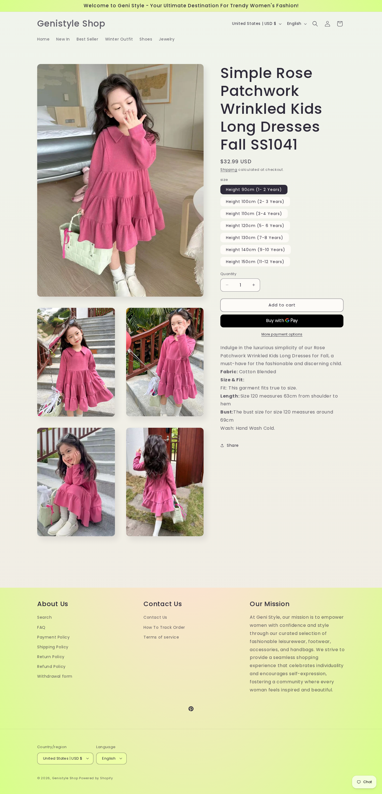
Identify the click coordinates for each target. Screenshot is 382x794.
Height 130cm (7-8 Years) (254, 237)
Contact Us (155, 617)
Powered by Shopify (96, 778)
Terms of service (161, 637)
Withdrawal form (54, 676)
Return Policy (51, 657)
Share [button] (233, 445)
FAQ (41, 627)
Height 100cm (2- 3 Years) (255, 201)
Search (44, 617)
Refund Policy (51, 666)
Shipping (228, 169)
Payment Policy (53, 637)
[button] (315, 24)
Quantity (228, 274)
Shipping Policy (53, 647)
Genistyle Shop (65, 778)
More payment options (282, 334)
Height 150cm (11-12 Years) (255, 261)
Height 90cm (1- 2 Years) (254, 189)
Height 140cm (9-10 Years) (255, 249)
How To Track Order (164, 627)
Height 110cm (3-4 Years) (254, 213)
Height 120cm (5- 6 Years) (255, 225)
